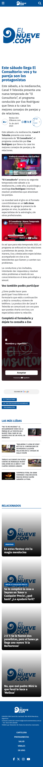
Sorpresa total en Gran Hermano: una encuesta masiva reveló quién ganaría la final (26, 476)
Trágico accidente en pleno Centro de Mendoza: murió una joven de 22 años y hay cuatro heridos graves (14, 463)
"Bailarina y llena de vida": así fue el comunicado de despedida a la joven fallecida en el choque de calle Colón (28, 448)
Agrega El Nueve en (35, 122)
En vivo (21, 750)
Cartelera (21, 732)
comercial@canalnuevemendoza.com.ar (28, 720)
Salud (21, 741)
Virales (21, 746)
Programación (9, 407)
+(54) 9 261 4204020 (11, 723)
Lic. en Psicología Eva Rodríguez (15, 403)
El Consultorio (9, 400)
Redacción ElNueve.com (15, 119)
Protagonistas (21, 737)
